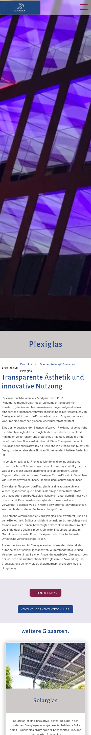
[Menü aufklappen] (84, 7)
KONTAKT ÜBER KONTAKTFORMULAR (45, 609)
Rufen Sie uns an (45, 593)
